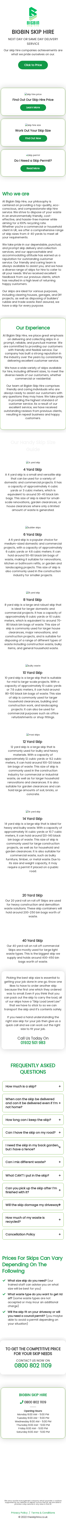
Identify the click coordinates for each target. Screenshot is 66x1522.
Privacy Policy (19, 1512)
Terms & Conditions (43, 1512)
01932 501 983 (33, 1042)
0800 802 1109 (33, 1365)
